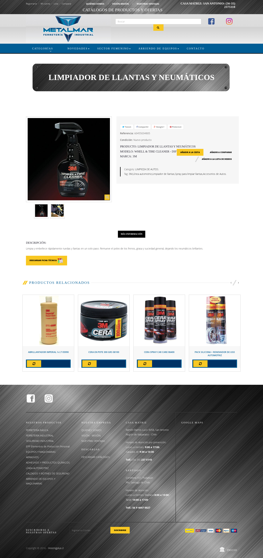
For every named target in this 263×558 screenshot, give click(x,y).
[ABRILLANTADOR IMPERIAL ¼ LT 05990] (48, 320)
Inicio (232, 550)
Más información (131, 234)
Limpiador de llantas (163, 174)
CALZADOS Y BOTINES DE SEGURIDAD (47, 473)
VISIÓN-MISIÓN (120, 3)
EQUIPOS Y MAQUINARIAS (41, 451)
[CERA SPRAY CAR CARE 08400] (159, 320)
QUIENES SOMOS (91, 430)
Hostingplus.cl (56, 548)
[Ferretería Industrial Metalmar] (68, 28)
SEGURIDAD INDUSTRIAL (40, 441)
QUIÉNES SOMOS (95, 3)
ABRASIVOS (32, 457)
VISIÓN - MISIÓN (91, 435)
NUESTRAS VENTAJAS (148, 3)
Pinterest (176, 126)
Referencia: (127, 133)
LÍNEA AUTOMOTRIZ (37, 468)
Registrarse (31, 3)
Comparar (66, 3)
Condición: (126, 140)
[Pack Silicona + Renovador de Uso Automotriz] (214, 320)
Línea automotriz (142, 174)
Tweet (127, 126)
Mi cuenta (45, 3)
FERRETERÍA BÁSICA (37, 430)
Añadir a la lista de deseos (217, 159)
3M (130, 174)
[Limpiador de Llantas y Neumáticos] (41, 210)
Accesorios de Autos (214, 174)
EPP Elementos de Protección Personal (48, 446)
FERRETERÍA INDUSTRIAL (39, 435)
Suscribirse (120, 530)
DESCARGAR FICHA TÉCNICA (43, 260)
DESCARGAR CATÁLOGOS (95, 457)
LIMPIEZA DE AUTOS (146, 169)
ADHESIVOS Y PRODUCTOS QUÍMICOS (48, 462)
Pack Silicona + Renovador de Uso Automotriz (215, 354)
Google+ (160, 126)
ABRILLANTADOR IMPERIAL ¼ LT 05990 (48, 352)
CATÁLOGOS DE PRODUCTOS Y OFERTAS (122, 10)
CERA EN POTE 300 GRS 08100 (103, 352)
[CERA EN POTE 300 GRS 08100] (103, 320)
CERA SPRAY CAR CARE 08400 (159, 352)
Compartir (143, 126)
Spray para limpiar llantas (189, 174)
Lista (56, 3)
